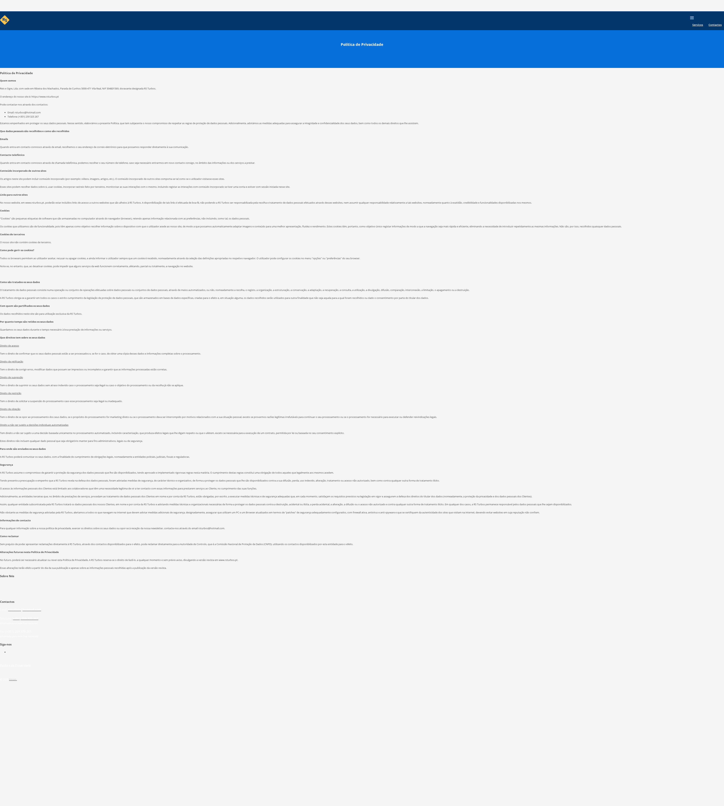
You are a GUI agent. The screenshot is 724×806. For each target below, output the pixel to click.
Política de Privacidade (15, 665)
